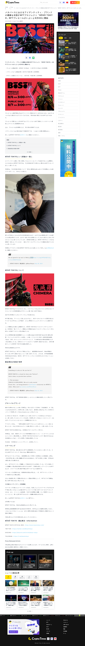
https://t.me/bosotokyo (21, 536)
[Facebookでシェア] (29, 57)
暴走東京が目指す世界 (13, 148)
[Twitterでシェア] (26, 57)
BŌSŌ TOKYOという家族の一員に (16, 142)
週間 (65, 38)
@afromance (32, 384)
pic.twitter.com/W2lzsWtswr (28, 386)
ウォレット (61, 105)
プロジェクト (61, 111)
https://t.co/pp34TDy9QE (40, 257)
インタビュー (61, 102)
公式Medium (50, 248)
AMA (59, 80)
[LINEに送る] (33, 57)
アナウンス (61, 96)
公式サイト (23, 134)
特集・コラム (61, 135)
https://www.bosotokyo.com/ (34, 525)
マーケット (61, 114)
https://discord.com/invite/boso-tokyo (25, 532)
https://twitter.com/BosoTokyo (22, 528)
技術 (59, 132)
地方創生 (60, 129)
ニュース (60, 108)
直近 (61, 38)
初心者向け (61, 123)
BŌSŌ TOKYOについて (14, 145)
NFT (59, 86)
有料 (70, 38)
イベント (60, 99)
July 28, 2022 (39, 263)
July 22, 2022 (39, 390)
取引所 (60, 126)
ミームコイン (61, 117)
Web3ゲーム (61, 93)
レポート (60, 120)
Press (59, 90)
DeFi (59, 83)
